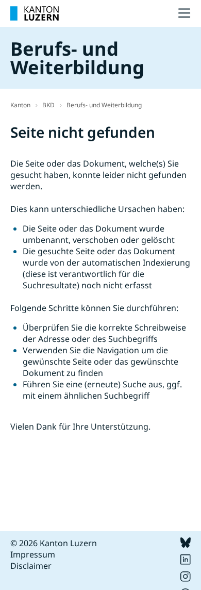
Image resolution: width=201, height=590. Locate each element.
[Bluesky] (185, 544)
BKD (48, 105)
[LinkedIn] (185, 561)
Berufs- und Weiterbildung (104, 105)
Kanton (20, 105)
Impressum (32, 554)
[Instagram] (185, 578)
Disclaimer (31, 565)
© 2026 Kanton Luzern (53, 543)
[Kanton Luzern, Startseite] (34, 13)
